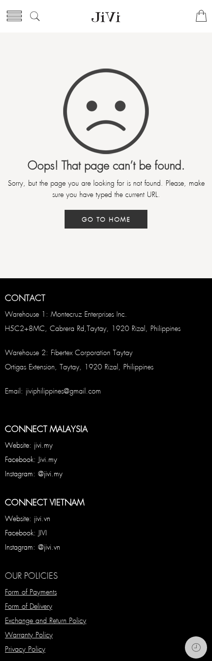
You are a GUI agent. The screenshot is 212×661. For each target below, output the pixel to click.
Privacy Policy (25, 649)
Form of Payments (31, 591)
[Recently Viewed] (196, 647)
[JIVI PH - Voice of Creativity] (106, 16)
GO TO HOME (106, 219)
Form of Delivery (28, 606)
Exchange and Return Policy (45, 620)
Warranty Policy (29, 634)
